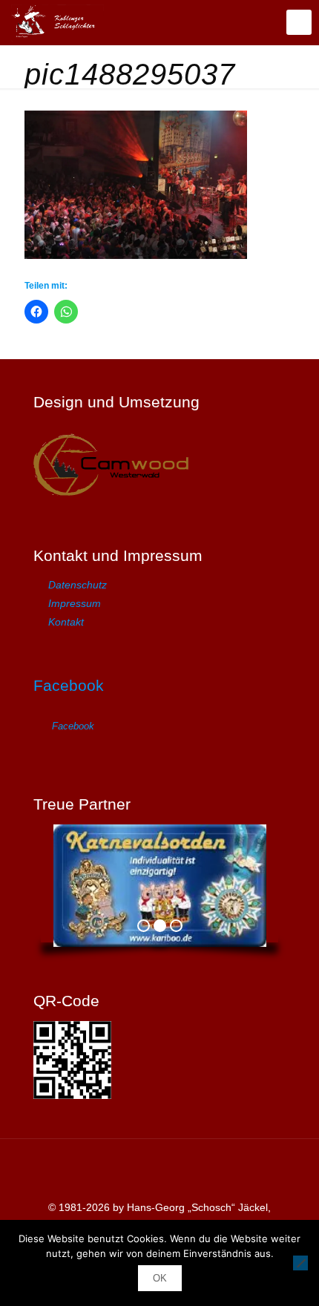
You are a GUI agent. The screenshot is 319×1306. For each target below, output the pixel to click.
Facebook (68, 685)
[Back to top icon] (159, 1169)
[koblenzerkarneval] (57, 22)
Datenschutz (77, 585)
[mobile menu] (299, 22)
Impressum (74, 603)
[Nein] (300, 1263)
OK (160, 1278)
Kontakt (66, 622)
